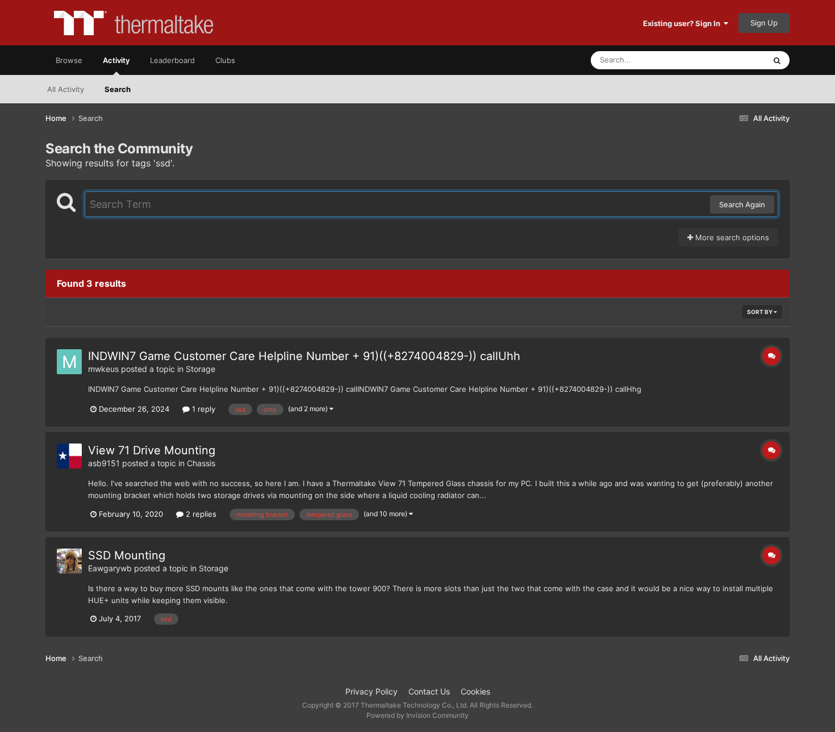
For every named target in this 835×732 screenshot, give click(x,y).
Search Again (742, 204)
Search (118, 89)
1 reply (202, 408)
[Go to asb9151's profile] (69, 456)
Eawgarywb (110, 568)
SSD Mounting (126, 555)
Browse (69, 60)
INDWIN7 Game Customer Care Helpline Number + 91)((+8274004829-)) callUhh (304, 356)
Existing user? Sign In (683, 23)
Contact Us (429, 691)
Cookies (475, 691)
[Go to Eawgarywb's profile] (69, 561)
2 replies (199, 513)
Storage (200, 369)
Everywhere (730, 60)
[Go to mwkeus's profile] (69, 361)
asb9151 (104, 463)
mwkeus (103, 369)
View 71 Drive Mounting (151, 450)
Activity (116, 60)
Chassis (201, 463)
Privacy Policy (371, 691)
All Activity (65, 89)
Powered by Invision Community (417, 715)
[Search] (777, 60)
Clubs (225, 60)
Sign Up (764, 22)
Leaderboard (172, 60)
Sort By (760, 311)
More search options (731, 237)
